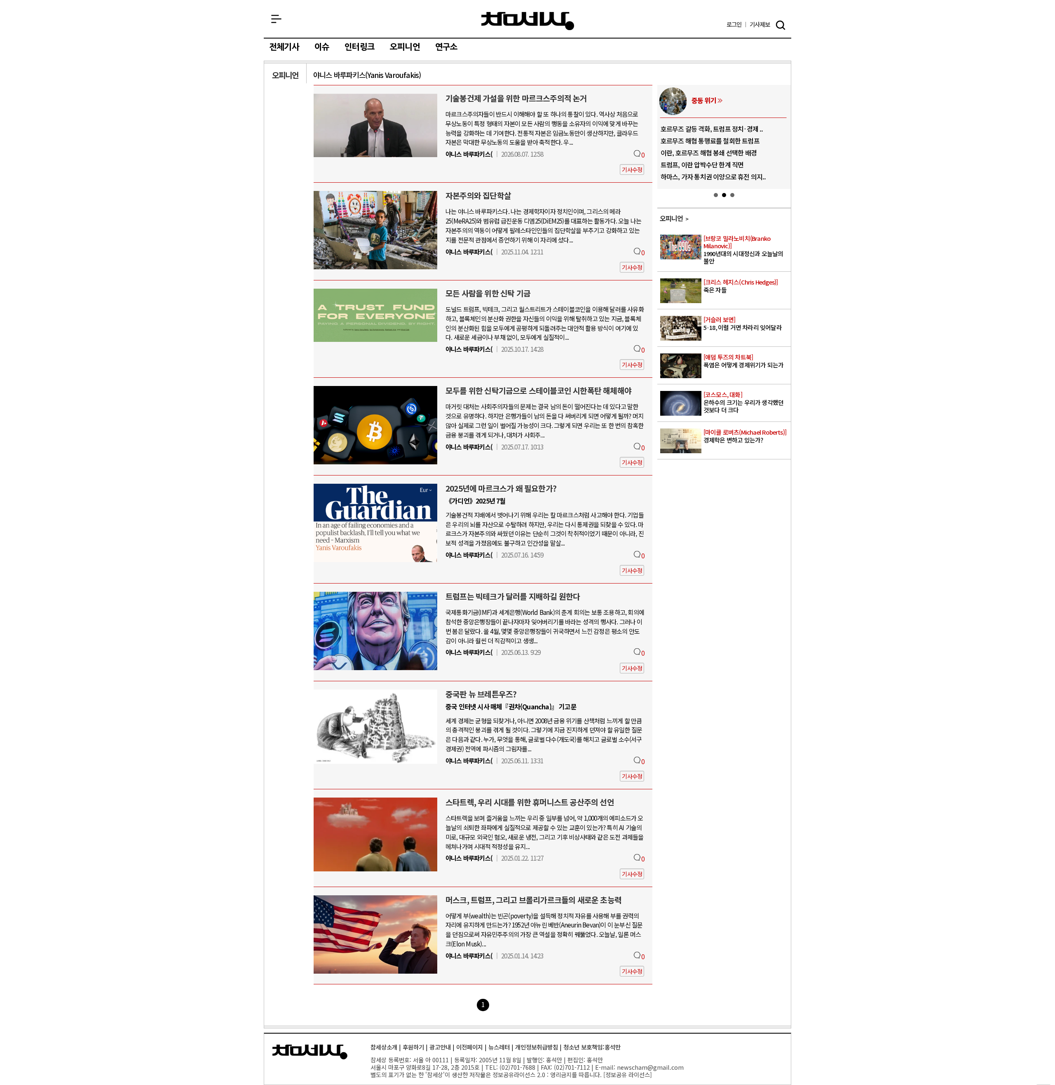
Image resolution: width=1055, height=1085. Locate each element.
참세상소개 (383, 1047)
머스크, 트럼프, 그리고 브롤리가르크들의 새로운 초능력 (533, 900)
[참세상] (309, 1052)
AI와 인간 (704, 100)
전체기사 (284, 47)
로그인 (734, 24)
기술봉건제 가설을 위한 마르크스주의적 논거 (516, 98)
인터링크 (360, 47)
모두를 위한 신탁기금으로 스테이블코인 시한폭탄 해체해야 (538, 390)
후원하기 (413, 1047)
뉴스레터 (499, 1047)
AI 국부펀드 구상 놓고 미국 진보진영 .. (710, 141)
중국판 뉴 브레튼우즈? (480, 694)
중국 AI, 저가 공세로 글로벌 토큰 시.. (708, 129)
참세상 (527, 21)
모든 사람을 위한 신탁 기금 (487, 293)
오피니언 (405, 47)
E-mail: (605, 1067)
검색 (780, 25)
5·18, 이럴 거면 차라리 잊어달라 (742, 324)
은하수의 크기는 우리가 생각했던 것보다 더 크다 (743, 402)
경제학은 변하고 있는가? (744, 436)
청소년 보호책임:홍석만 (592, 1047)
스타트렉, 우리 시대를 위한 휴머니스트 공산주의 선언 (529, 802)
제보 (760, 24)
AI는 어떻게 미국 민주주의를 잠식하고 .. (712, 176)
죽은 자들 (740, 286)
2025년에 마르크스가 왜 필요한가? (500, 488)
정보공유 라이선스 (627, 1074)
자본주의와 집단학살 (478, 195)
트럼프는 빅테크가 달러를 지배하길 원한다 (512, 596)
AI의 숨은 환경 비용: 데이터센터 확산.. (710, 164)
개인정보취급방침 (536, 1047)
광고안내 (440, 1047)
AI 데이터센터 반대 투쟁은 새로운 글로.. (712, 153)
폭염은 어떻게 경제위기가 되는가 (743, 361)
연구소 (446, 47)
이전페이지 (469, 1047)
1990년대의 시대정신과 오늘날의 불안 (743, 250)
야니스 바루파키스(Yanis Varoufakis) (367, 75)
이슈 (321, 47)
